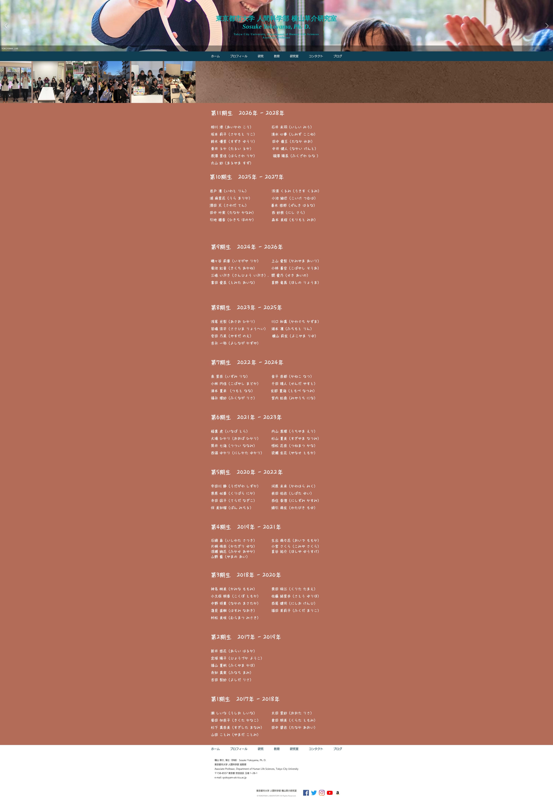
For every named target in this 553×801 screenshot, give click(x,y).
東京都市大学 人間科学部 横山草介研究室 (276, 18)
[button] (294, 56)
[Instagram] (322, 793)
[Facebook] (306, 793)
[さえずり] (314, 793)
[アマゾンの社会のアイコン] (338, 793)
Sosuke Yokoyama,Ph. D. (276, 26)
